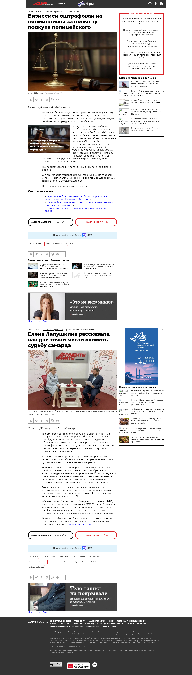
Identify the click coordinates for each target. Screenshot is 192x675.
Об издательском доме (60, 621)
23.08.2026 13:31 (34, 330)
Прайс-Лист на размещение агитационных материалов (98, 624)
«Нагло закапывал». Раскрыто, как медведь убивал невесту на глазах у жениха (147, 430)
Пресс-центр (79, 621)
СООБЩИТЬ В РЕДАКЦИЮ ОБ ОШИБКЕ (101, 627)
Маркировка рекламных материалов (66, 627)
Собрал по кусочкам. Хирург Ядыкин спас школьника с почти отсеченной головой (147, 411)
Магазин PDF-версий (97, 621)
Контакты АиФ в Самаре (137, 624)
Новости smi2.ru (37, 321)
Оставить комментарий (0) (96, 222)
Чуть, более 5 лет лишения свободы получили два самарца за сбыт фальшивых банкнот (76, 198)
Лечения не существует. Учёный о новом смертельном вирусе (146, 129)
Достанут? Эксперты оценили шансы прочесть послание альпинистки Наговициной (147, 93)
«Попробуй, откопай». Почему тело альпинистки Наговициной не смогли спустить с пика (146, 84)
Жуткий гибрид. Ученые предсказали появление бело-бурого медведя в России (147, 393)
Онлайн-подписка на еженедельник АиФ (127, 621)
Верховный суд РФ (54, 93)
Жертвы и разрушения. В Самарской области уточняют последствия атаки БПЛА (141, 21)
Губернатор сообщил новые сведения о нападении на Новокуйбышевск (141, 66)
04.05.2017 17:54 (34, 11)
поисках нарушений (79, 524)
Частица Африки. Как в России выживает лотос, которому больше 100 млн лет (146, 111)
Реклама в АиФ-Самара (60, 624)
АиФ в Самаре (51, 414)
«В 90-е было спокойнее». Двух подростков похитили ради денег (146, 101)
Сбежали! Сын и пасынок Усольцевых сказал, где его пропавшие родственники (147, 402)
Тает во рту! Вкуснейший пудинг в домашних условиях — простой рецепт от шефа (146, 421)
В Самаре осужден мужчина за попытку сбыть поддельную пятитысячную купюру (53, 275)
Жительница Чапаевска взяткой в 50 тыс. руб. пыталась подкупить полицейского (99, 266)
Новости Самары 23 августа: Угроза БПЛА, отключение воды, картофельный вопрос (141, 32)
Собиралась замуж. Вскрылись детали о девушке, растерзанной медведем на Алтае (145, 121)
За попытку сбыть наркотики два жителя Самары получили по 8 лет (98, 275)
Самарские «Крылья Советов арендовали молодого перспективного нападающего (142, 43)
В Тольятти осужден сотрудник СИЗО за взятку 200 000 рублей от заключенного (55, 284)
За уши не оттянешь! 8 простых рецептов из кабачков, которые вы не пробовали (147, 439)
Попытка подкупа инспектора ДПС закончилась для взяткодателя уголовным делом (54, 266)
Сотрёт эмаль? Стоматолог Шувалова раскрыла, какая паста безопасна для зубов (141, 55)
